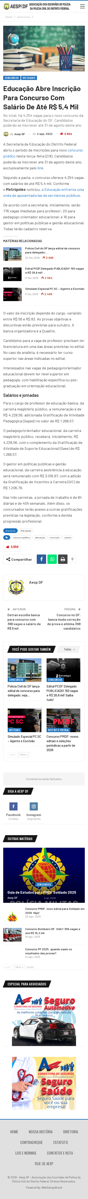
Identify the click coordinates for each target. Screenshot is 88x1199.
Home (14, 1131)
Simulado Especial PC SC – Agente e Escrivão (54, 288)
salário (67, 537)
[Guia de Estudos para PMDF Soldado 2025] (44, 875)
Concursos (12, 78)
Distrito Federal (58, 730)
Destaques (29, 78)
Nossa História (41, 1131)
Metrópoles (26, 530)
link (40, 168)
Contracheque (31, 1142)
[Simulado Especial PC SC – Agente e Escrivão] (12, 294)
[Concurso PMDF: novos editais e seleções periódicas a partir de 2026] (63, 720)
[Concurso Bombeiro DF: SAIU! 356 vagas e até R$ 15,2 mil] (12, 935)
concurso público (21, 537)
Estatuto (60, 1142)
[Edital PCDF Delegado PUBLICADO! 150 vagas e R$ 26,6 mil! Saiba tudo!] (12, 274)
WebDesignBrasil (52, 1187)
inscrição (54, 537)
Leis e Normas (25, 1153)
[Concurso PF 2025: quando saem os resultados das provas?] (12, 955)
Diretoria (70, 1131)
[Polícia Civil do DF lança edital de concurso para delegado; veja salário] (12, 254)
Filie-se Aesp (44, 1163)
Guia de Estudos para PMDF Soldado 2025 (41, 892)
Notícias (14, 730)
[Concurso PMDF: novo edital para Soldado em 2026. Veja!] (12, 914)
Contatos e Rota (60, 1153)
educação (40, 537)
